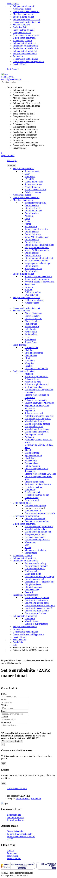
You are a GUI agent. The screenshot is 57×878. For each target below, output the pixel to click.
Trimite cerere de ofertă (12, 741)
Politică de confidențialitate (19, 834)
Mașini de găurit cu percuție (37, 424)
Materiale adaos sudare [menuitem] (23, 98)
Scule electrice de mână (23, 30)
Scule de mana (23, 798)
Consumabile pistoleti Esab (25, 59)
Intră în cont (12, 69)
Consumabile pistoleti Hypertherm (28, 61)
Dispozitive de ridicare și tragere (39, 576)
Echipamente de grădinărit (25, 51)
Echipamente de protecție (24, 43)
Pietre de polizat (32, 326)
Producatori (18, 56)
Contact (10, 850)
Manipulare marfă (33, 574)
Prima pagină (13, 3)
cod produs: (12, 796)
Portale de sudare (32, 187)
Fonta (27, 221)
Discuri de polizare (33, 318)
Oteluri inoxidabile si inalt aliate (39, 245)
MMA (27, 174)
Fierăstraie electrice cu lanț (37, 495)
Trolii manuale (31, 571)
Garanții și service (15, 817)
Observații (6, 722)
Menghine (29, 363)
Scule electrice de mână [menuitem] (23, 113)
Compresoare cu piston (35, 505)
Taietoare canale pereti (35, 537)
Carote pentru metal (34, 434)
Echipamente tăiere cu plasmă (26, 19)
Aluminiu (29, 216)
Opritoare (29, 287)
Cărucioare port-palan (35, 568)
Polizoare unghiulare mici (36, 376)
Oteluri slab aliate (33, 208)
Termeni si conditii (15, 831)
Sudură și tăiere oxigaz (23, 16)
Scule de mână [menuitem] (19, 111)
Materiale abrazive (21, 24)
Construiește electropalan (36, 600)
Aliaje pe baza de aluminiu (37, 247)
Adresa (4, 716)
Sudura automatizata (34, 181)
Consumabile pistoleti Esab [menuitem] (25, 142)
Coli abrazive (31, 329)
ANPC (10, 839)
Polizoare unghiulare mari (36, 384)
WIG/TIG (29, 179)
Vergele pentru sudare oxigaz (38, 263)
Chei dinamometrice (34, 352)
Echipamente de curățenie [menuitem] (25, 137)
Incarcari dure (31, 226)
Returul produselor (15, 820)
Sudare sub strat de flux (35, 189)
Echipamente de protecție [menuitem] (24, 127)
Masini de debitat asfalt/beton (38, 531)
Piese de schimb (32, 500)
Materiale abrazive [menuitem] (21, 108)
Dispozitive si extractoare (36, 368)
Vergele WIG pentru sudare (37, 250)
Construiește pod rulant (35, 613)
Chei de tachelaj (32, 589)
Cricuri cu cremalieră (34, 579)
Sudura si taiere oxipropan (37, 279)
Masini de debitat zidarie (36, 529)
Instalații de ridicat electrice (25, 48)
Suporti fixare (31, 342)
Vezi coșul (12, 160)
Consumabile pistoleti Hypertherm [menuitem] (28, 145)
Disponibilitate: (8, 660)
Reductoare (30, 284)
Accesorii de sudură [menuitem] (22, 92)
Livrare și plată (14, 815)
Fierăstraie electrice (33, 487)
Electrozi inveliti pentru (35, 202)
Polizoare (29, 374)
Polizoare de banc (33, 381)
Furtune (28, 289)
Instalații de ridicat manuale (25, 45)
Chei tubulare (31, 355)
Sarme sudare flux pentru (36, 229)
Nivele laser (30, 458)
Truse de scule (31, 347)
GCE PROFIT (31, 295)
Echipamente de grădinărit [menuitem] (25, 134)
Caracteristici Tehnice (17, 788)
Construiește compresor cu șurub (40, 513)
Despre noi (12, 853)
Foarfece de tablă (32, 492)
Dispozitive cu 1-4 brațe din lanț (39, 581)
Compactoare (31, 553)
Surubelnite (30, 360)
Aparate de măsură (33, 455)
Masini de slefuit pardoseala (37, 539)
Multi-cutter (30, 489)
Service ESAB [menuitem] (19, 148)
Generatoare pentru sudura (37, 521)
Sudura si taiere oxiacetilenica (38, 276)
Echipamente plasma (34, 300)
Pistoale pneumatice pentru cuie (39, 416)
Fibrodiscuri (30, 339)
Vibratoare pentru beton (35, 550)
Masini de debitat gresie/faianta (39, 526)
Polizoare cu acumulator (36, 400)
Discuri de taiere (32, 321)
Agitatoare (29, 437)
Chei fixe (29, 350)
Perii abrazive (31, 331)
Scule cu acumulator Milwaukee (39, 402)
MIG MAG (30, 176)
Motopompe (30, 542)
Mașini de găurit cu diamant (37, 429)
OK (3, 764)
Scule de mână (19, 27)
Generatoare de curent (35, 518)
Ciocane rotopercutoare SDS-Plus (40, 474)
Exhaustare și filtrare (22, 40)
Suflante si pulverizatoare (36, 624)
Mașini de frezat (32, 453)
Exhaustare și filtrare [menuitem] (22, 124)
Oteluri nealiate (32, 205)
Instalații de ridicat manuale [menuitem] (25, 129)
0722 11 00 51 (7, 76)
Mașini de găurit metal (35, 421)
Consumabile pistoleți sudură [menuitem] (26, 95)
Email (4, 711)
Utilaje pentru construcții (24, 38)
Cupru (27, 218)
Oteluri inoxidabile (33, 210)
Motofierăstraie (31, 497)
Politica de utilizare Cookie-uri (21, 836)
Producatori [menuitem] (18, 140)
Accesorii (29, 592)
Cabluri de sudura (33, 292)
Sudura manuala (32, 171)
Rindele (28, 450)
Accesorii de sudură (22, 9)
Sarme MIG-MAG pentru (36, 237)
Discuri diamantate (33, 313)
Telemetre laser (31, 463)
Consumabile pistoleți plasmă (26, 22)
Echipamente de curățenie (25, 53)
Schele (28, 547)
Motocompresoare (33, 510)
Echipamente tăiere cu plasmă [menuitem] (26, 103)
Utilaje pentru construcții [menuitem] (24, 121)
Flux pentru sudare (33, 268)
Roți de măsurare (32, 466)
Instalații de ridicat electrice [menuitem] (25, 132)
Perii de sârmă (31, 334)
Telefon (4, 705)
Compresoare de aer (22, 32)
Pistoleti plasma (32, 302)
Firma (4, 694)
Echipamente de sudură (23, 6)
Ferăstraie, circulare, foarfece (38, 484)
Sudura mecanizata (33, 184)
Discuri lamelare (32, 316)
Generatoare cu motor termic (26, 35)
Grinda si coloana (33, 192)
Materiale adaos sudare (23, 14)
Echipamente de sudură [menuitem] (23, 90)
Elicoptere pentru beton (35, 534)
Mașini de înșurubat (34, 426)
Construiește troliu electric (37, 610)
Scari (27, 545)
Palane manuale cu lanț (35, 563)
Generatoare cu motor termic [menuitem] (26, 119)
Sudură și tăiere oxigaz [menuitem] (23, 100)
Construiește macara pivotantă (38, 608)
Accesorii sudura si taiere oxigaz (39, 281)
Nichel (28, 224)
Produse (11, 166)
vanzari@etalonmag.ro (11, 79)
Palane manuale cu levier (36, 566)
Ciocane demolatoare (34, 481)
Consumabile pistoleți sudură (26, 11)
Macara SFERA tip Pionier (37, 597)
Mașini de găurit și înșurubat (38, 418)
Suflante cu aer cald (34, 413)
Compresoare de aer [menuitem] (22, 116)
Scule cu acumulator (34, 387)
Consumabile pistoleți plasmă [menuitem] (26, 106)
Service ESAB (19, 64)
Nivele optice (31, 460)
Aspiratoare (30, 410)
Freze (27, 337)
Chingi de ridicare (33, 584)
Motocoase (30, 618)
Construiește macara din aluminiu (40, 605)
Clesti (27, 358)
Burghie (28, 366)
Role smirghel (31, 324)
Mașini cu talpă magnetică (37, 431)
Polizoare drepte (32, 379)
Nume (4, 699)
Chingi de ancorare (33, 587)
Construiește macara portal (37, 603)
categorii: (11, 798)
